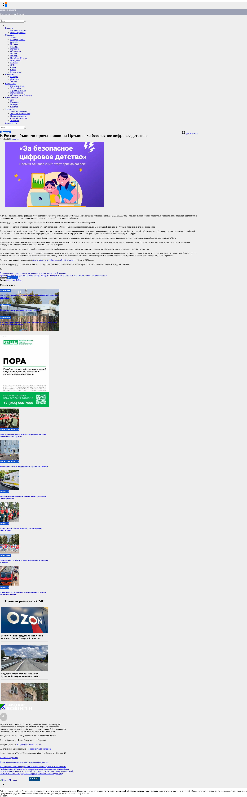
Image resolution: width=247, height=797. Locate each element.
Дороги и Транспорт (19, 111)
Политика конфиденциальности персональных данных (24, 762)
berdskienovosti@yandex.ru (39, 749)
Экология (14, 120)
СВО (12, 65)
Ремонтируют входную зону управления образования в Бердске (24, 466)
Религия (13, 63)
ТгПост (19, 280)
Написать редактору (9, 757)
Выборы (14, 77)
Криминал (14, 102)
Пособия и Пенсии (18, 58)
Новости (9, 28)
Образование (16, 51)
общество (10, 280)
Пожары (14, 104)
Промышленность (18, 116)
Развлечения (15, 72)
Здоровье (14, 42)
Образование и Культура (21, 95)
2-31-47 (37, 744)
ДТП (12, 100)
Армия (13, 37)
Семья (13, 67)
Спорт (13, 70)
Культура (14, 46)
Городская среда (17, 86)
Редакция (14, 139)
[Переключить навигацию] (1, 19)
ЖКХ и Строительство (20, 114)
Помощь (14, 56)
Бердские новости (8, 10)
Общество (9, 35)
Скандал (14, 107)
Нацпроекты (10, 83)
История (14, 44)
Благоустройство (17, 39)
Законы (13, 81)
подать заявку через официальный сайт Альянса (53, 260)
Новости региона (17, 33)
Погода (13, 53)
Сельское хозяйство (18, 118)
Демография (15, 88)
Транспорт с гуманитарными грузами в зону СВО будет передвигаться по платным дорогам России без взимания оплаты (53, 275)
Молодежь (14, 49)
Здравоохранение (18, 90)
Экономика (10, 109)
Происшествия (11, 97)
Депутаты (14, 79)
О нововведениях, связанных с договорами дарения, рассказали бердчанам (33, 273)
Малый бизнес (16, 93)
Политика (9, 74)
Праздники (15, 60)
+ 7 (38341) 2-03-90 (25, 744)
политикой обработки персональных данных (137, 791)
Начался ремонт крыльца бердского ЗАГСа (20, 310)
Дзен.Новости (11, 123)
